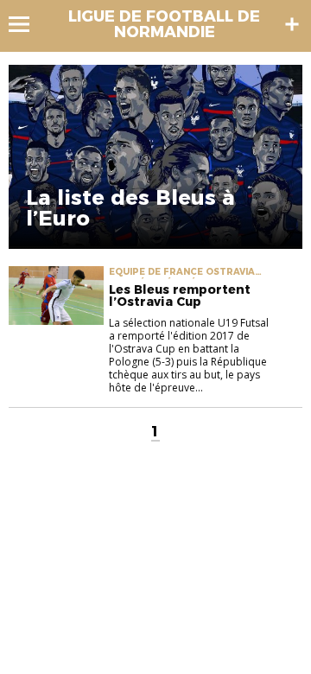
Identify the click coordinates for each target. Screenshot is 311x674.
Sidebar (292, 24)
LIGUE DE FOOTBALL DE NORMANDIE (164, 24)
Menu (27, 24)
